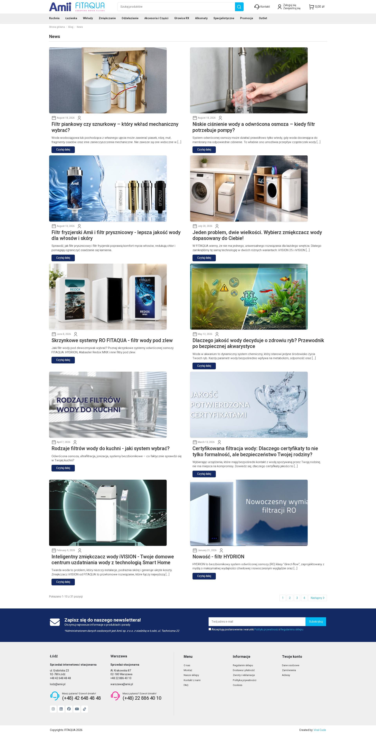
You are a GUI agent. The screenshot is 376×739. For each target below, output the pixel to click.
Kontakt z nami (192, 680)
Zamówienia (289, 670)
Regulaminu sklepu (291, 629)
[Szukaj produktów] (239, 6)
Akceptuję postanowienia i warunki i (257, 630)
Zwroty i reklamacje (244, 675)
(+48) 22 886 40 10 (142, 698)
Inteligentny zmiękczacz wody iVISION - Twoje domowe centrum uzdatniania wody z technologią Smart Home (113, 560)
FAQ (186, 685)
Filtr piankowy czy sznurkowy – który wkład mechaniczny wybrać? (115, 127)
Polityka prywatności (244, 680)
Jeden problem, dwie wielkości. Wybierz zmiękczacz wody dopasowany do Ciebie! (257, 236)
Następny (317, 598)
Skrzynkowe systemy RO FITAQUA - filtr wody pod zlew (112, 341)
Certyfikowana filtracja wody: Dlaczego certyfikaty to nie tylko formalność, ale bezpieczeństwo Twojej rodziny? (255, 452)
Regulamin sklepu (243, 665)
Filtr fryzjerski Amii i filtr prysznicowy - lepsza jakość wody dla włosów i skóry (116, 236)
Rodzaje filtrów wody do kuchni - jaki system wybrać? (111, 449)
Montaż (188, 670)
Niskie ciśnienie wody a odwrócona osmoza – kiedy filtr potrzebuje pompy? (254, 127)
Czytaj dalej (63, 150)
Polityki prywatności (266, 629)
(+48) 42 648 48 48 (81, 698)
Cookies (237, 685)
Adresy (286, 675)
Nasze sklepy (191, 675)
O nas (187, 665)
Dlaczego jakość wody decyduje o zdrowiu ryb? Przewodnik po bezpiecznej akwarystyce (258, 344)
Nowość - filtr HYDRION (218, 557)
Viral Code (320, 730)
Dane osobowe (290, 665)
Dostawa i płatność (244, 670)
